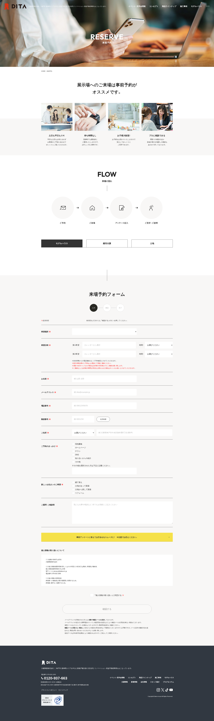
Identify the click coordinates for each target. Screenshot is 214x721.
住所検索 (103, 419)
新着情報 (134, 682)
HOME (43, 71)
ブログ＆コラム (168, 682)
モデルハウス (196, 6)
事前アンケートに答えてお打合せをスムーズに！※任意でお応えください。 (107, 537)
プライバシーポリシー (49, 690)
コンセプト (153, 6)
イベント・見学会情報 (137, 6)
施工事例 (183, 6)
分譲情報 (124, 682)
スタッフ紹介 (155, 682)
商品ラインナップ (169, 6)
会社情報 (144, 682)
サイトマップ (63, 690)
